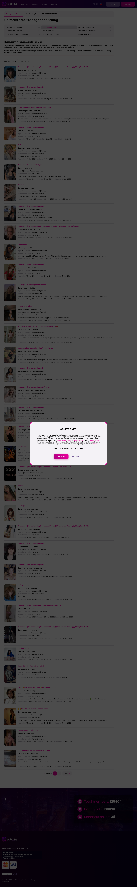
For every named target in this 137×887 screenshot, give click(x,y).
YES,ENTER (61, 456)
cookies (95, 444)
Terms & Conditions (64, 440)
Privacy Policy (79, 440)
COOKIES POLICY (94, 440)
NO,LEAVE (75, 457)
